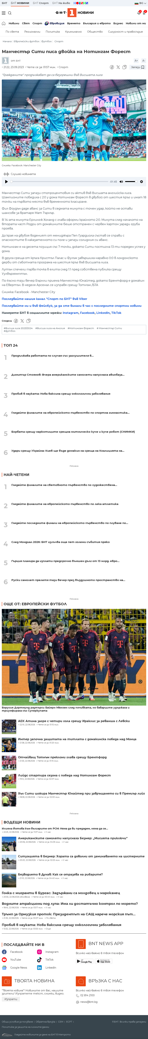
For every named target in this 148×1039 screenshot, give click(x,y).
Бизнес (118, 23)
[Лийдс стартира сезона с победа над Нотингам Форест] (9, 781)
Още (48, 929)
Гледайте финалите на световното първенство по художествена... (64, 485)
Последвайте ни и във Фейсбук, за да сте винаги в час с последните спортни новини (72, 306)
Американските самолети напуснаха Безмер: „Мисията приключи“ (73, 838)
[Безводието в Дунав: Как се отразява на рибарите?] (9, 880)
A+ (136, 60)
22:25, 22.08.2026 (11, 832)
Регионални (32, 31)
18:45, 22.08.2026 (11, 908)
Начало (7, 41)
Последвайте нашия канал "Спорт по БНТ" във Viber (44, 299)
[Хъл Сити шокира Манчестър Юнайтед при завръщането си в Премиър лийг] (9, 799)
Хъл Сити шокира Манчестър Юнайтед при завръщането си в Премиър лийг (81, 793)
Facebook (87, 313)
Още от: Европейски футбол (35, 604)
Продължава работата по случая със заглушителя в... (52, 355)
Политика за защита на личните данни (25, 1027)
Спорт (37, 23)
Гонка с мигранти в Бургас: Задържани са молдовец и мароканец (61, 893)
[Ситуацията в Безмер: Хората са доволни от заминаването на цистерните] (9, 862)
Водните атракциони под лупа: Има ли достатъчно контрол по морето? (70, 904)
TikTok (116, 313)
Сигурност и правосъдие (125, 31)
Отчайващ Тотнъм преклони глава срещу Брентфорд (62, 757)
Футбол (46, 41)
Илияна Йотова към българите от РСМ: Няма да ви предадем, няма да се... (55, 828)
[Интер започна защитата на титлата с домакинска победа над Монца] (9, 745)
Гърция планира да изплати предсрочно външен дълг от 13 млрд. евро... (65, 561)
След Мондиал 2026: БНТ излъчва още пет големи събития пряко (60, 542)
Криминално (73, 31)
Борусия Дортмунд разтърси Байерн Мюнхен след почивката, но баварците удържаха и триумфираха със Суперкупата (66, 709)
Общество (95, 31)
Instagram (71, 313)
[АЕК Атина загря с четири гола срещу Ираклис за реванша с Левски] (9, 727)
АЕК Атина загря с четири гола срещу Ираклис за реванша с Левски (74, 721)
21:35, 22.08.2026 (11, 918)
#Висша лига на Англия (50, 328)
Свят (26, 23)
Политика (53, 31)
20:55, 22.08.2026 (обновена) (17, 897)
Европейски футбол (26, 41)
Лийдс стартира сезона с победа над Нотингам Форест (64, 775)
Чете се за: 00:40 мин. (44, 897)
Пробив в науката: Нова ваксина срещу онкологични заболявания (60, 393)
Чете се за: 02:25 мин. (49, 860)
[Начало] (4, 23)
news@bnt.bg (89, 1001)
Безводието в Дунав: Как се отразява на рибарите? (60, 874)
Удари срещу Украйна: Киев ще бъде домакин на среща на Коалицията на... (67, 450)
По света (12, 31)
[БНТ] (6, 61)
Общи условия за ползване (17, 1022)
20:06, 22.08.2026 (28, 842)
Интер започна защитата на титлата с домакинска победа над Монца (77, 739)
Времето (73, 23)
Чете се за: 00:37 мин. (32, 918)
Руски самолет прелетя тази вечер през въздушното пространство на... (68, 580)
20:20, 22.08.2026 (28, 860)
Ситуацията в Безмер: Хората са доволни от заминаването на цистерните (81, 856)
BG (141, 3)
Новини (14, 23)
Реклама (74, 466)
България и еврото (97, 23)
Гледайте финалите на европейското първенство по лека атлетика (64, 504)
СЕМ (60, 1022)
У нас (48, 832)
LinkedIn (103, 313)
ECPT (69, 1022)
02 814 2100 (87, 995)
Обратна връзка (45, 1022)
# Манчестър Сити (109, 328)
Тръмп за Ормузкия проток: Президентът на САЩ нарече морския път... (69, 914)
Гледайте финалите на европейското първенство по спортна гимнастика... (70, 412)
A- (143, 60)
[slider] (59, 181)
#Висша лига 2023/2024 (18, 328)
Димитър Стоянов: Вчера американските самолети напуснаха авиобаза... (68, 374)
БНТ (4, 3)
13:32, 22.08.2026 (11, 929)
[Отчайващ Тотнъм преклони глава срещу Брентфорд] (9, 763)
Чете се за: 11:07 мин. (32, 832)
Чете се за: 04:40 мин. (49, 878)
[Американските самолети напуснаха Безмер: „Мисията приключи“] (9, 844)
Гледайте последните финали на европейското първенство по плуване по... (69, 523)
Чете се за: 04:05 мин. (49, 842)
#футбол (9, 331)
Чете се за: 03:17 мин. (32, 908)
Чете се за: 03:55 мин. (32, 929)
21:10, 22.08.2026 (27, 878)
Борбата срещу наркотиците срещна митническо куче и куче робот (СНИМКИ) (73, 431)
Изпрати (11, 999)
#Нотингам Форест (81, 328)
